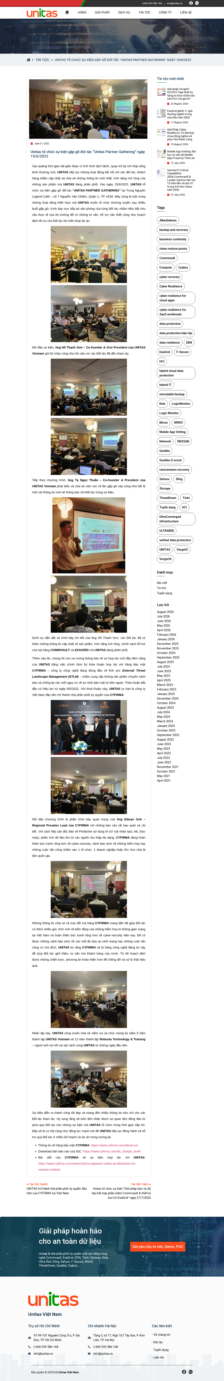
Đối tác (158, 1342)
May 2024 (163, 717)
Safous (164, 479)
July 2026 (163, 616)
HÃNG (82, 12)
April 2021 (164, 780)
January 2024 (166, 726)
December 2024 (167, 698)
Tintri (186, 498)
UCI (184, 507)
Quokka (164, 451)
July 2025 (163, 666)
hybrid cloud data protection (171, 373)
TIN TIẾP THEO (140, 1184)
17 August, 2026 (179, 122)
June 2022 (164, 762)
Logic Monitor (169, 413)
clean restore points (173, 248)
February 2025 (166, 689)
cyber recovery (169, 277)
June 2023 (164, 744)
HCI (161, 361)
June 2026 (164, 621)
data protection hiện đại (175, 333)
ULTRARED (166, 531)
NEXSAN (183, 441)
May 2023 (163, 748)
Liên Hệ (158, 1357)
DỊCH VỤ (124, 12)
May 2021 (163, 776)
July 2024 (163, 712)
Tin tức (42, 60)
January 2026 (166, 639)
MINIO (178, 422)
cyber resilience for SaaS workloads (172, 312)
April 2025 (164, 680)
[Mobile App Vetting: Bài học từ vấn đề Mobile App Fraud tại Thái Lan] (161, 153)
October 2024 (166, 703)
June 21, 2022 (41, 143)
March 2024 (165, 721)
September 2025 (168, 657)
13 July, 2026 (178, 163)
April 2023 (164, 753)
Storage (164, 488)
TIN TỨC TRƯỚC (38, 1184)
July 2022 (163, 758)
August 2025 (165, 662)
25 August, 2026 (179, 103)
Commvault (167, 258)
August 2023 (165, 739)
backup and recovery (173, 230)
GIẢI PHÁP (102, 12)
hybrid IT (165, 385)
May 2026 (163, 625)
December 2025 (167, 644)
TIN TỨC (144, 12)
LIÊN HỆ (186, 12)
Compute (165, 267)
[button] (157, 1247)
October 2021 (166, 771)
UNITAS (164, 549)
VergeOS (165, 559)
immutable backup (172, 394)
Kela (162, 403)
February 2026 (166, 634)
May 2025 (163, 676)
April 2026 (164, 630)
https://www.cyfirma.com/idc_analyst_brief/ (112, 1151)
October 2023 (166, 730)
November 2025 (168, 648)
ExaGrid (164, 352)
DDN (189, 342)
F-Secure (182, 352)
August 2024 (165, 707)
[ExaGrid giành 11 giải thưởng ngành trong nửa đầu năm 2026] (161, 113)
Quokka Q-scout (170, 460)
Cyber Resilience (170, 286)
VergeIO (182, 549)
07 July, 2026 (178, 194)
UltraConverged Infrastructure (170, 519)
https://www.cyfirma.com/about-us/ (114, 1145)
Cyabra (183, 267)
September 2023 (168, 735)
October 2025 (166, 653)
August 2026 (165, 612)
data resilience (169, 342)
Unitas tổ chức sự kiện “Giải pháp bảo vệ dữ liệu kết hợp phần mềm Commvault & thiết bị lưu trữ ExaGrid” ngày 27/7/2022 (121, 1193)
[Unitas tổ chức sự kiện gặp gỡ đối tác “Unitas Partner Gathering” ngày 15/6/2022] (88, 109)
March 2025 (165, 685)
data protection (170, 324)
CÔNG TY (165, 12)
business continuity (172, 239)
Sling (179, 479)
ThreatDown (167, 498)
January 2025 (166, 694)
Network (165, 441)
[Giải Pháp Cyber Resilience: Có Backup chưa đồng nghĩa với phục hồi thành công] (161, 132)
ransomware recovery (174, 469)
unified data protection (175, 540)
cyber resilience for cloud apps (172, 298)
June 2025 (164, 671)
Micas (163, 422)
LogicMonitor (181, 403)
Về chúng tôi (161, 1334)
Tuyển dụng (167, 507)
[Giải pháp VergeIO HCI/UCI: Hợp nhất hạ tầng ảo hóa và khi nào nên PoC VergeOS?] (161, 91)
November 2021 (168, 767)
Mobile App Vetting (172, 432)
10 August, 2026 (179, 144)
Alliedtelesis (168, 220)
